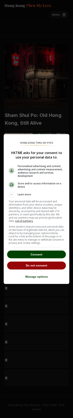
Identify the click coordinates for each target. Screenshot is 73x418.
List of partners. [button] (24, 221)
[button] (36, 194)
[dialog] (36, 209)
